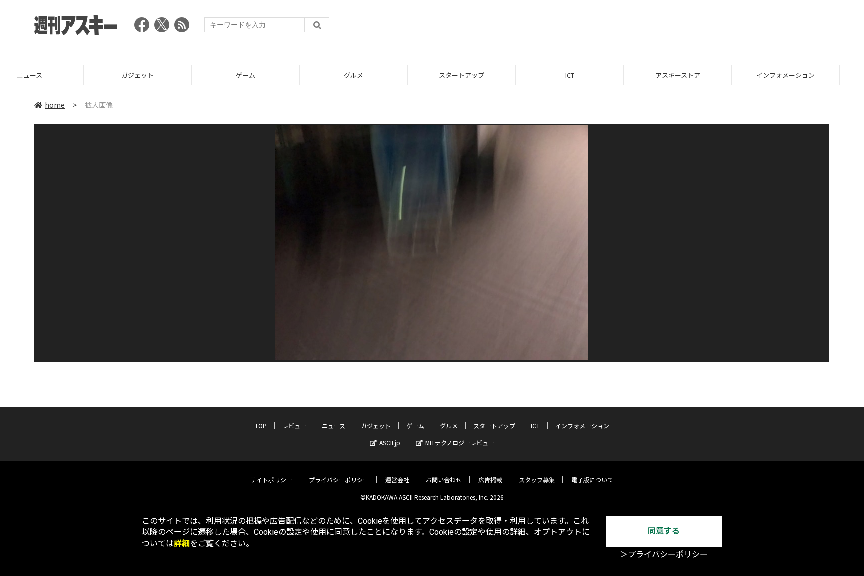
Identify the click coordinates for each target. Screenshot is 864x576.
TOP (810, 75)
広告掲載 (490, 479)
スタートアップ (377, 75)
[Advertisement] (648, 27)
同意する (664, 531)
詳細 (182, 543)
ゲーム (162, 75)
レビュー (294, 425)
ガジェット (54, 75)
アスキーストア (594, 75)
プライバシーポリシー (339, 479)
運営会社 (398, 479)
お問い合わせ (444, 479)
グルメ (270, 75)
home (55, 105)
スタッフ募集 (537, 479)
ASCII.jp (390, 442)
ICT (486, 75)
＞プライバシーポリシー (664, 554)
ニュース (334, 425)
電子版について (593, 479)
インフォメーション (701, 75)
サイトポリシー (271, 479)
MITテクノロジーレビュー (460, 442)
